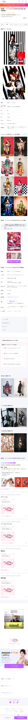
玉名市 (11, 278)
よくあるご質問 (7, 710)
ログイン (22, 2)
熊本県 (8, 278)
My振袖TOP (7, 708)
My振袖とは (13, 708)
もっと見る (24, 134)
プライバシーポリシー (9, 711)
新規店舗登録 (21, 711)
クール (8, 113)
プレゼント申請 (14, 666)
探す (19, 2)
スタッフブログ (19, 708)
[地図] (20, 282)
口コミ (16, 24)
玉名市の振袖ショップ (22, 7)
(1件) (12, 12)
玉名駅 (15, 278)
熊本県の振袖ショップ (14, 7)
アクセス (25, 24)
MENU (26, 2)
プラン (11, 24)
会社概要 (16, 711)
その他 (8, 117)
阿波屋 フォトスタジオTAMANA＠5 (13, 106)
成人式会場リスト (15, 710)
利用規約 (21, 710)
